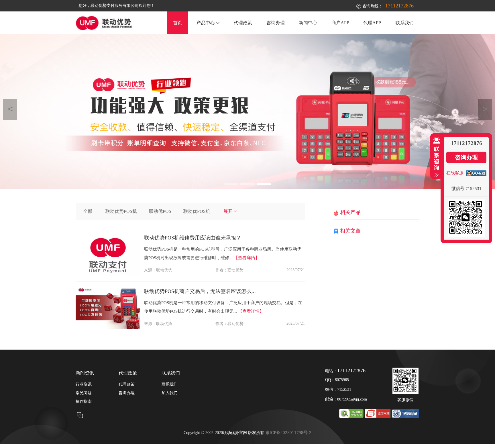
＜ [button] (10, 108)
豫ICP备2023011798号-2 (288, 432)
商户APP (340, 22)
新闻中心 (308, 22)
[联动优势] (247, 111)
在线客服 (454, 173)
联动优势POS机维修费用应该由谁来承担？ (192, 238)
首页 (177, 22)
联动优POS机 (196, 211)
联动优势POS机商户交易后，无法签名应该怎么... (200, 291)
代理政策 (243, 22)
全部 (87, 211)
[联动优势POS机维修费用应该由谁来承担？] (108, 274)
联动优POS (160, 211)
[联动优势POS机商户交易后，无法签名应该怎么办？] (108, 328)
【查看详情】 (247, 257)
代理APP (372, 22)
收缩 (435, 157)
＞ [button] (485, 108)
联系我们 (404, 22)
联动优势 (164, 270)
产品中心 (206, 22)
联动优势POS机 (121, 211)
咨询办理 (275, 22)
